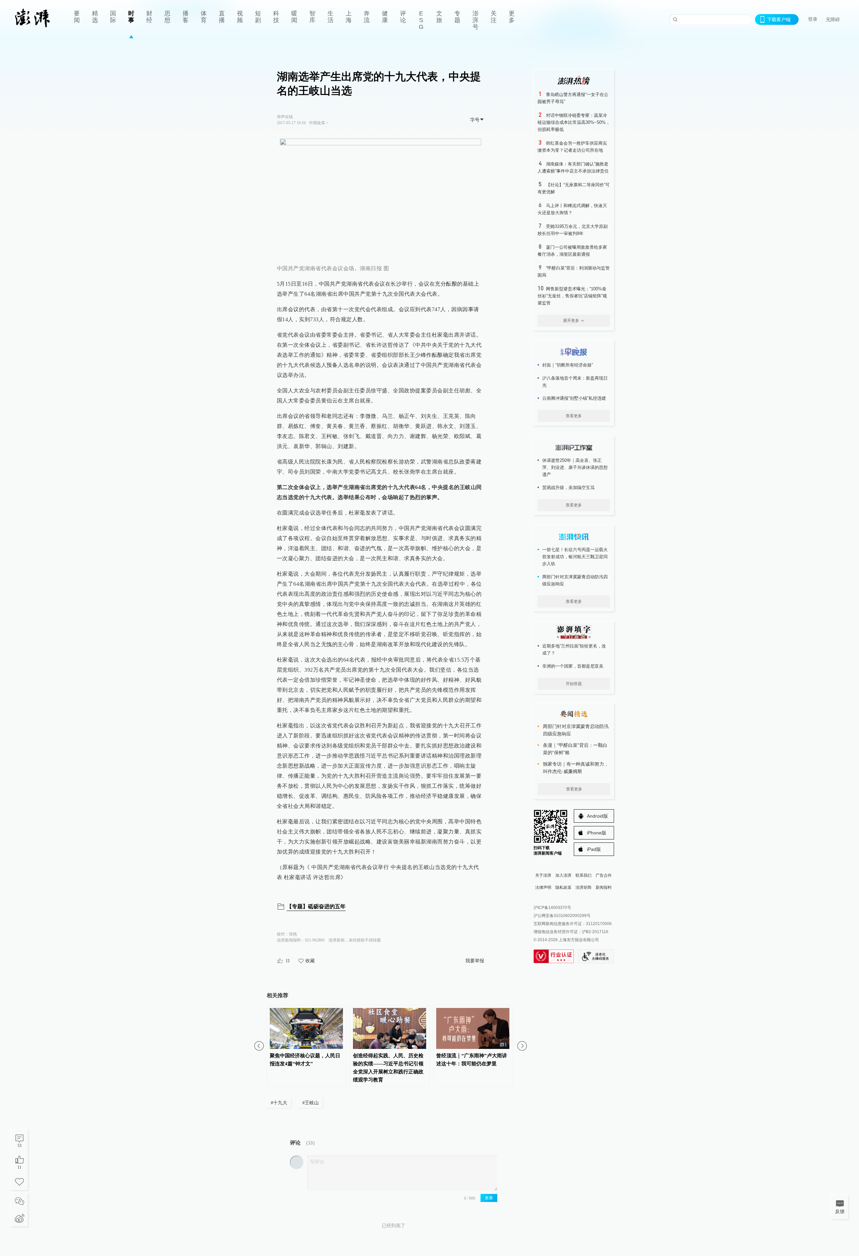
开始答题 (574, 683)
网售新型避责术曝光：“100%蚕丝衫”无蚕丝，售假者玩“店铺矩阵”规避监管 (572, 295)
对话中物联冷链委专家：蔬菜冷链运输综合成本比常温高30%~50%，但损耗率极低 (574, 122)
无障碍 (833, 19)
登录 (812, 19)
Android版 (597, 816)
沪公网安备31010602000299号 (562, 915)
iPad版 (594, 849)
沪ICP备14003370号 (552, 907)
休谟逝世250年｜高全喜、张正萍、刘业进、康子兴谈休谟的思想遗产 (575, 467)
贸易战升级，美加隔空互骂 (568, 487)
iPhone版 (596, 832)
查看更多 (574, 416)
